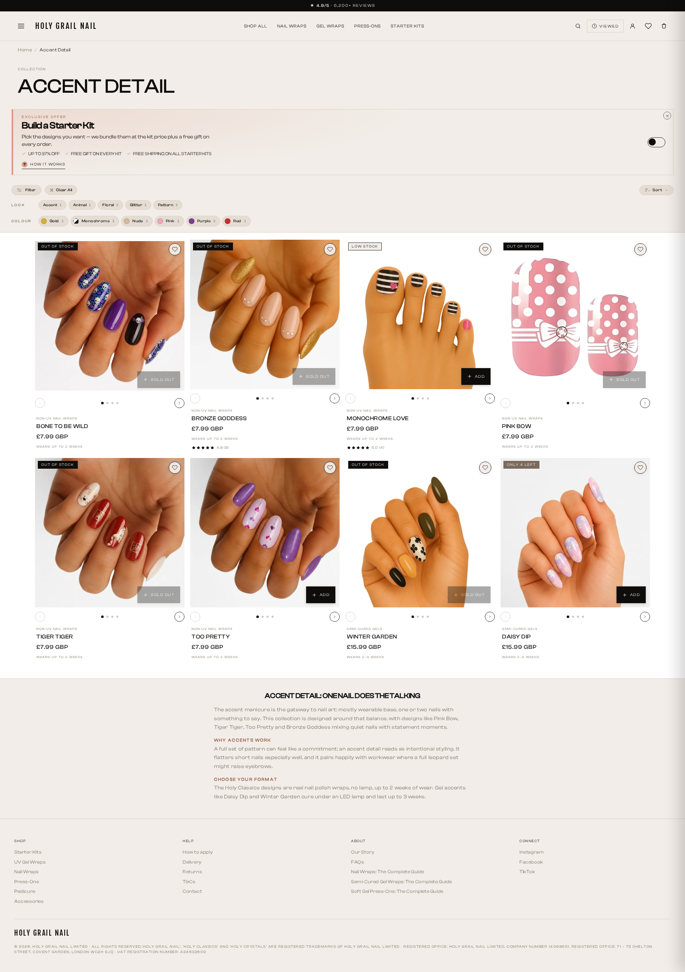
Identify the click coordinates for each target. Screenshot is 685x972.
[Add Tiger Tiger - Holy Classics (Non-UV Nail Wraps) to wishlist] (175, 468)
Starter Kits (407, 26)
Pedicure (24, 891)
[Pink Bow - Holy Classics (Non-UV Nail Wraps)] (575, 316)
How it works (44, 164)
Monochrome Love (378, 418)
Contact (192, 891)
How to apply (198, 852)
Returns (192, 871)
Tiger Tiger (54, 636)
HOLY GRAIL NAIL (66, 26)
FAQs (357, 862)
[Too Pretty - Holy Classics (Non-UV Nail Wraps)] (265, 532)
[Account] (632, 26)
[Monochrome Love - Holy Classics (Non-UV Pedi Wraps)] (420, 314)
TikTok (527, 871)
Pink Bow (516, 426)
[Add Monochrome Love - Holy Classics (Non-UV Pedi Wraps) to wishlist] (485, 249)
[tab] (102, 403)
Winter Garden (372, 636)
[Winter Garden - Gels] (420, 532)
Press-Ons (367, 26)
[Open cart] (664, 26)
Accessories (29, 901)
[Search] (578, 26)
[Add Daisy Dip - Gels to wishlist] (640, 468)
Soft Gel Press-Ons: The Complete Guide (397, 891)
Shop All (255, 26)
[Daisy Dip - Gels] (575, 532)
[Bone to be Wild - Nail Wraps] (109, 316)
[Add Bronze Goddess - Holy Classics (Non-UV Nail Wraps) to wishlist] (330, 249)
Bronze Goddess (219, 418)
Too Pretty (211, 636)
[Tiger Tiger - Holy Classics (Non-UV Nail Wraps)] (109, 532)
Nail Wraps (291, 26)
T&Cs (189, 881)
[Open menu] (21, 26)
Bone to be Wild (62, 426)
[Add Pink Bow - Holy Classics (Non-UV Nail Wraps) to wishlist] (640, 249)
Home (25, 49)
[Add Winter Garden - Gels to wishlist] (485, 468)
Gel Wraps (330, 26)
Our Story (362, 852)
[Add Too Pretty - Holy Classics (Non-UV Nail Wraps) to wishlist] (330, 468)
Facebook (531, 862)
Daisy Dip (516, 636)
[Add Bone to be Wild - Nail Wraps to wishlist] (175, 249)
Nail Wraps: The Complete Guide (387, 871)
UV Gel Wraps (30, 862)
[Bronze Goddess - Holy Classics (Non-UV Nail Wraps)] (265, 314)
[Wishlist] (648, 26)
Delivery (192, 862)
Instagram (531, 852)
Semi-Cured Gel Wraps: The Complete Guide (401, 881)
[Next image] (179, 403)
